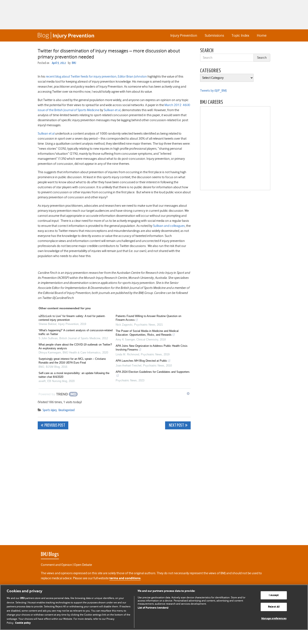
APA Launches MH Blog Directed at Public (141, 360)
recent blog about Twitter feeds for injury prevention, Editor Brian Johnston (96, 76)
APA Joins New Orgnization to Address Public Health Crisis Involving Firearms (152, 347)
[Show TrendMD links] (188, 393)
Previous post (54, 425)
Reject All (274, 606)
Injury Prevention (183, 35)
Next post (176, 425)
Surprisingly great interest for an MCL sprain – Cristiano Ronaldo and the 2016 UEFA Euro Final (72, 360)
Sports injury (50, 410)
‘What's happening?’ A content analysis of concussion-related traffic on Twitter (76, 332)
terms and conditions (125, 578)
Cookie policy (23, 623)
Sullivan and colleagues (169, 226)
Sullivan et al (112, 110)
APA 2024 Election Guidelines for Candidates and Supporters (153, 371)
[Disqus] (114, 485)
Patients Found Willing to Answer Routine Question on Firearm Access (148, 317)
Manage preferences (273, 618)
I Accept (274, 595)
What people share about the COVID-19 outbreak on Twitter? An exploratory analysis (75, 346)
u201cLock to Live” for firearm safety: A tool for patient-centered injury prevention (72, 317)
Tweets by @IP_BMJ (213, 90)
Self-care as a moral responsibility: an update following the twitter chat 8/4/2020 (74, 375)
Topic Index (240, 35)
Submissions (214, 35)
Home (262, 35)
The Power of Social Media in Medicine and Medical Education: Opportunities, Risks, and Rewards (147, 332)
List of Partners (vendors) (153, 607)
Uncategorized (66, 410)
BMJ (74, 63)
